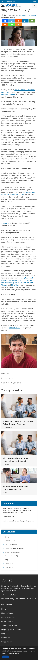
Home (7, 537)
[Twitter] (11, 20)
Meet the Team (10, 541)
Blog (6, 560)
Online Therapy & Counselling (14, 548)
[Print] (5, 24)
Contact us (5, 223)
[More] (18, 24)
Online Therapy (7, 621)
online (22, 194)
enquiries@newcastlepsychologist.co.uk (20, 521)
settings (16, 653)
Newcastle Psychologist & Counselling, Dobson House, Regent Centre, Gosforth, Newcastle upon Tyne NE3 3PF (17, 510)
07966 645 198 (14, 328)
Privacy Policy (9, 567)
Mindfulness (15, 285)
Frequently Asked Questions (14, 556)
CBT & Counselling (11, 544)
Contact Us (9, 563)
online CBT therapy (8, 94)
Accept (5, 657)
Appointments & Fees (12, 552)
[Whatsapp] (11, 24)
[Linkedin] (25, 20)
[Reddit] (18, 20)
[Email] (32, 20)
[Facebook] (5, 20)
